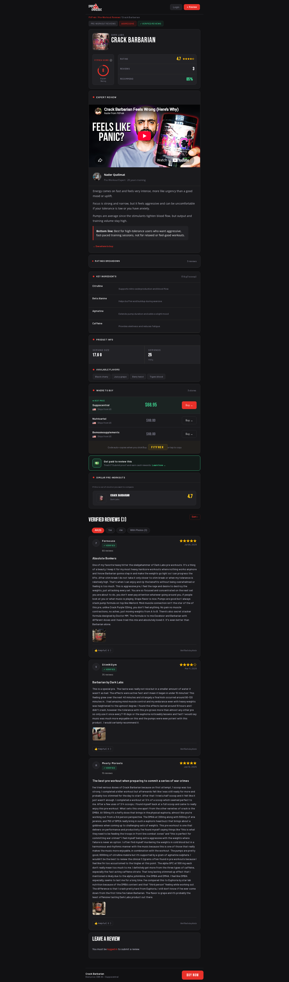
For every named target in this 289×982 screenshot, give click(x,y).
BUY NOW (193, 975)
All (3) (98, 530)
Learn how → (159, 465)
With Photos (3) (138, 530)
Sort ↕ (195, 516)
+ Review (192, 6)
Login (176, 7)
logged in (112, 949)
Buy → (189, 405)
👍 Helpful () (103, 650)
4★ (121, 530)
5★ (110, 530)
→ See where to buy (103, 246)
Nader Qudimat (114, 175)
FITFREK (157, 447)
